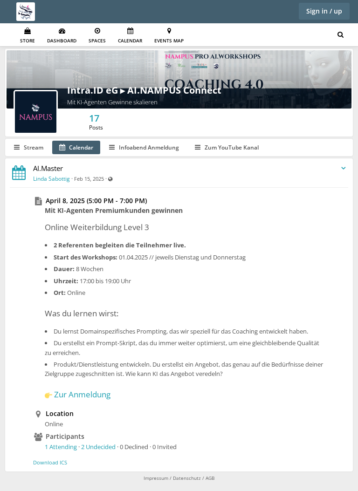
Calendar (130, 40)
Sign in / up (324, 11)
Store (27, 40)
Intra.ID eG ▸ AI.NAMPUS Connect (144, 90)
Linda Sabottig (51, 179)
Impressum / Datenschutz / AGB (179, 478)
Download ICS (50, 462)
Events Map (169, 40)
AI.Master (48, 168)
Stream (32, 147)
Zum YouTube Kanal (231, 147)
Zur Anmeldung (82, 394)
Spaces (97, 40)
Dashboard (61, 40)
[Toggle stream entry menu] (343, 168)
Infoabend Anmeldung (148, 147)
